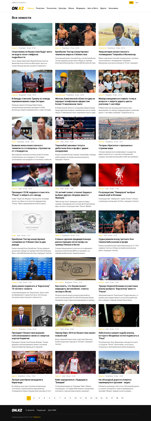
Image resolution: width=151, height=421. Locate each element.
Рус (131, 2)
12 (86, 398)
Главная (30, 8)
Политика (40, 8)
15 (101, 398)
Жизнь (71, 8)
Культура (62, 8)
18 (117, 398)
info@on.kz (37, 417)
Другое (103, 8)
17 (112, 398)
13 (91, 398)
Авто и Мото (92, 8)
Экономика (113, 8)
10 (75, 398)
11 (81, 398)
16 (107, 398)
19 (122, 398)
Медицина (80, 8)
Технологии (51, 8)
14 (96, 398)
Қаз (137, 2)
